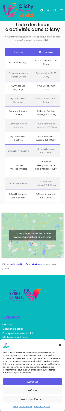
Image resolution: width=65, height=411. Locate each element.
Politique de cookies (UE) (17, 333)
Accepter (32, 381)
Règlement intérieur (14, 337)
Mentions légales (42, 406)
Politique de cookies (22, 406)
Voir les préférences (32, 399)
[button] (60, 345)
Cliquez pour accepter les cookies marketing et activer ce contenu (32, 235)
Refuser (32, 390)
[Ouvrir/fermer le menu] (61, 10)
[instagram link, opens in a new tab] (47, 10)
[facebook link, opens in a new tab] (41, 10)
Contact (7, 324)
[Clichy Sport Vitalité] (18, 10)
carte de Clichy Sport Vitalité (24, 264)
